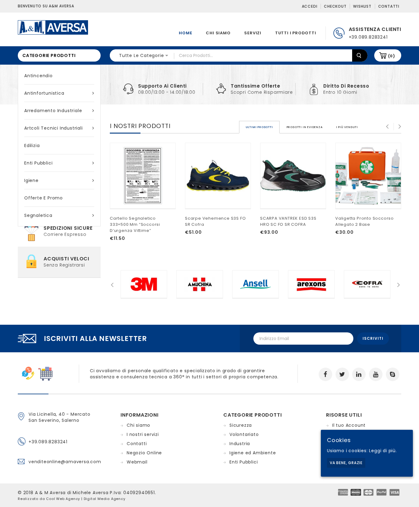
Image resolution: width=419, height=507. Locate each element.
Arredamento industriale (53, 111)
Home (185, 33)
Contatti (388, 6)
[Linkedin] (359, 374)
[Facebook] (325, 374)
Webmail (137, 462)
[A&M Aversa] (53, 27)
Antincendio (38, 76)
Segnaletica (38, 215)
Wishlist (362, 6)
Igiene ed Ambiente (252, 453)
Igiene (31, 180)
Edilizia (32, 145)
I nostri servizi (143, 434)
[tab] (259, 127)
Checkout (335, 6)
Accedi (309, 6)
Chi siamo (218, 33)
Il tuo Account (349, 425)
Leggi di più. (383, 451)
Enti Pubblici (38, 163)
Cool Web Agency (63, 498)
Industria (239, 444)
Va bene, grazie (346, 462)
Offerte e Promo (43, 198)
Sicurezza (240, 425)
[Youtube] (375, 374)
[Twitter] (342, 374)
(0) (391, 56)
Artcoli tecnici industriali (53, 128)
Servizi (252, 33)
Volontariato (244, 434)
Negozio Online (144, 453)
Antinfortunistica (44, 93)
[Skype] (392, 374)
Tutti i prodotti (295, 33)
